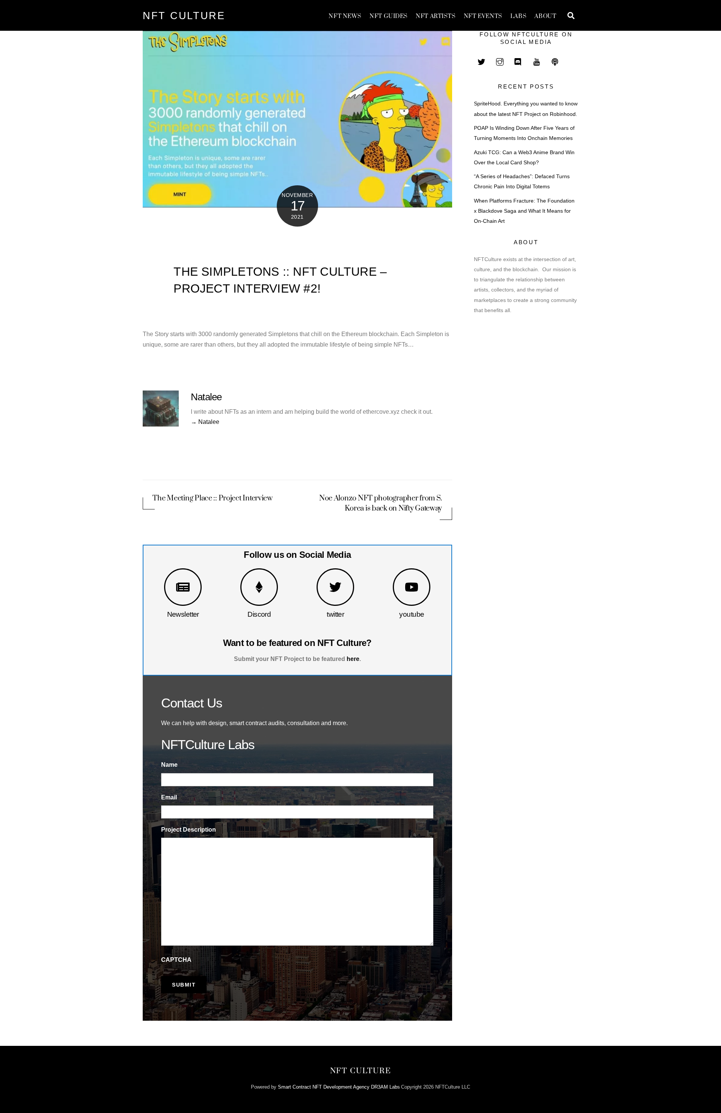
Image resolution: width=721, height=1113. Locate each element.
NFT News (345, 16)
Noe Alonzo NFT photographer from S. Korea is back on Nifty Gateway (380, 503)
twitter (335, 614)
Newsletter (183, 614)
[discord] (518, 61)
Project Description (188, 829)
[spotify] (555, 61)
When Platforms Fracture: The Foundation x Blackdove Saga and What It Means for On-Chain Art (524, 211)
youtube (411, 614)
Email (169, 797)
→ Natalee (205, 422)
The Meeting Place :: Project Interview (212, 498)
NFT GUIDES (389, 16)
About (545, 16)
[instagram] (499, 61)
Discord (259, 614)
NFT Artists (436, 16)
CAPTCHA (176, 960)
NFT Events (483, 16)
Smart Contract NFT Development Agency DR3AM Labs (339, 1087)
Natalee (206, 397)
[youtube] (536, 61)
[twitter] (481, 61)
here (353, 659)
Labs (518, 16)
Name (169, 765)
